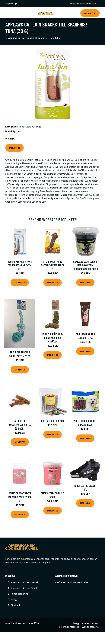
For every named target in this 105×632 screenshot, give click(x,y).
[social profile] (16, 3)
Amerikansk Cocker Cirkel (24, 588)
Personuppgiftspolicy (69, 626)
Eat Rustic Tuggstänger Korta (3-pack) (20, 424)
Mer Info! (14, 147)
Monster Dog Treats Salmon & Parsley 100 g (20, 497)
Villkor (95, 623)
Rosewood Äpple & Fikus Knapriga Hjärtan (52, 337)
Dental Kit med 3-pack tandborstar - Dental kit (20, 265)
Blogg (14, 599)
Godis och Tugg (33, 126)
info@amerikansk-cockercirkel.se (84, 3)
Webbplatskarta (90, 626)
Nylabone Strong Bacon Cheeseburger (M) (52, 265)
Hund (21, 126)
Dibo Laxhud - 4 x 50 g (52, 421)
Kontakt (86, 623)
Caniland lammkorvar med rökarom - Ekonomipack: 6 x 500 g (85, 265)
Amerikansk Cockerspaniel (24, 582)
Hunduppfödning (19, 593)
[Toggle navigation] (9, 12)
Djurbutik (90, 13)
